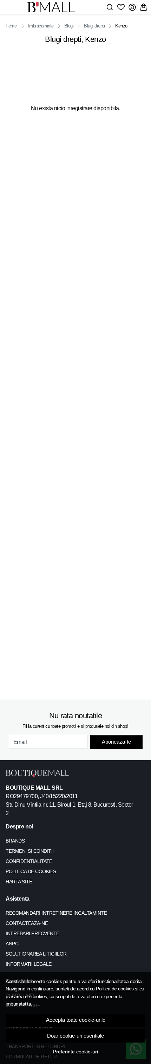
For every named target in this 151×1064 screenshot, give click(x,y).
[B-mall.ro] (53, 7)
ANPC (12, 943)
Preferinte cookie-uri (75, 1051)
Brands (15, 841)
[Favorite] (121, 7)
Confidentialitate (29, 861)
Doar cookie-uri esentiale (75, 1036)
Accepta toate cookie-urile (75, 1020)
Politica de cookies (115, 988)
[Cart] (143, 7)
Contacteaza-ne (27, 923)
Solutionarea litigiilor (36, 954)
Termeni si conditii (30, 851)
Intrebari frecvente (32, 933)
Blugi (69, 26)
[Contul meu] (132, 7)
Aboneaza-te (116, 742)
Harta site (19, 881)
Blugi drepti (94, 26)
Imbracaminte (41, 26)
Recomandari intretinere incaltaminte (56, 913)
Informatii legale (29, 964)
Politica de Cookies (31, 871)
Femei (12, 26)
